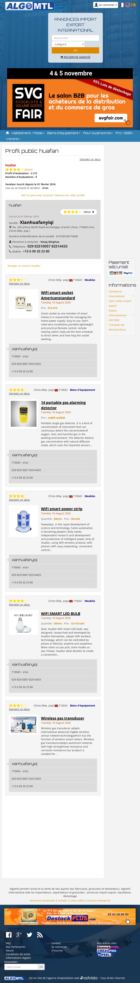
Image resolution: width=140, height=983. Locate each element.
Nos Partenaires (15, 947)
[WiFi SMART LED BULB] (23, 622)
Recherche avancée (76, 57)
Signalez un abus (90, 159)
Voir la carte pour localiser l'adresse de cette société (53, 195)
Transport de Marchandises (117, 327)
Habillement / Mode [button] (27, 133)
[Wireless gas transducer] (23, 724)
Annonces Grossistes (42, 900)
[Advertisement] (53, 837)
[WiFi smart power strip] (23, 521)
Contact (56, 943)
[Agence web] (89, 978)
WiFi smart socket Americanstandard (58, 295)
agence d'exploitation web (63, 978)
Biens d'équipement (82, 390)
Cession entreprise (98, 900)
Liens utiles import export (120, 303)
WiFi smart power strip (61, 508)
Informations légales (18, 958)
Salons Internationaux (118, 313)
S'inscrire (57, 950)
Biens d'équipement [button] (63, 133)
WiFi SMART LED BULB (60, 613)
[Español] (133, 4)
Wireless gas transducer (62, 718)
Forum (10, 950)
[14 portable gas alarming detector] (23, 413)
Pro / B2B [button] (124, 133)
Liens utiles (77, 900)
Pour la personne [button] (97, 133)
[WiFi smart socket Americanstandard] (23, 303)
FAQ (8, 943)
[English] (127, 4)
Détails (28, 169)
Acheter (63, 900)
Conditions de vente (18, 954)
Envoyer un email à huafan (24, 266)
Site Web (114, 320)
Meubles (90, 280)
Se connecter (59, 947)
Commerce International (117, 294)
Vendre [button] (12, 139)
